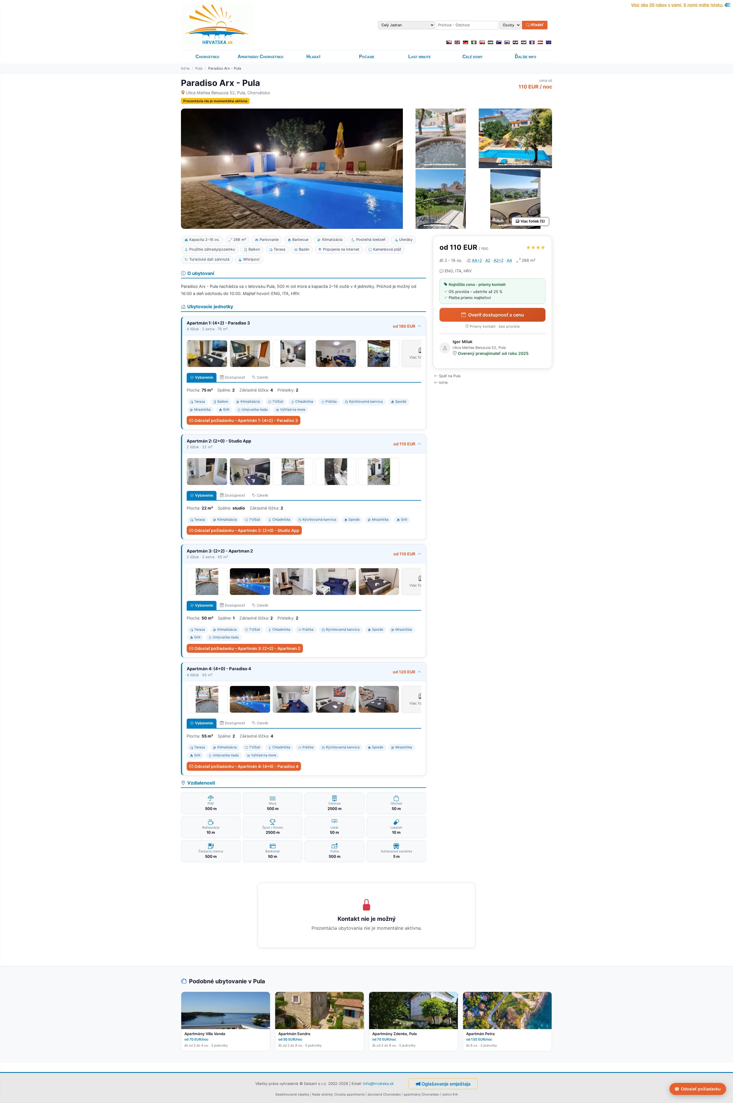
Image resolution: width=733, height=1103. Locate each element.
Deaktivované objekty (292, 1094)
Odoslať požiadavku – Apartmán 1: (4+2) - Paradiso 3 (246, 420)
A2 (487, 260)
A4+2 (477, 260)
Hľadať (536, 25)
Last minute (419, 56)
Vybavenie (204, 377)
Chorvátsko (207, 56)
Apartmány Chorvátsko (260, 56)
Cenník (262, 377)
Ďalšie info (525, 56)
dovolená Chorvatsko (384, 1094)
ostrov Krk (450, 1094)
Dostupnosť (235, 377)
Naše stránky (322, 1094)
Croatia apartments (349, 1094)
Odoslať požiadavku (701, 1088)
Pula (198, 68)
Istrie (185, 68)
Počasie (366, 56)
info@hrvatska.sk (378, 1083)
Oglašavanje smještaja (445, 1084)
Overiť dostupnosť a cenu (496, 315)
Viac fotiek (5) (533, 221)
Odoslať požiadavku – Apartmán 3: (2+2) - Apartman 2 (247, 648)
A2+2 (498, 260)
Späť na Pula (449, 376)
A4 (509, 260)
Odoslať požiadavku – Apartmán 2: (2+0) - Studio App (246, 530)
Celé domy (472, 56)
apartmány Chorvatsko (421, 1094)
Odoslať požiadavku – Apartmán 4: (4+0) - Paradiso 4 (246, 766)
